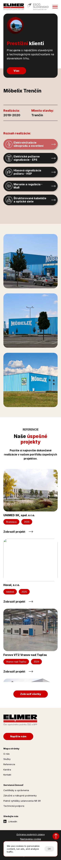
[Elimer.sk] (13, 6)
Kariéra (7, 769)
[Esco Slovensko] (37, 7)
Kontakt (7, 774)
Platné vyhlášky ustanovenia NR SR (22, 800)
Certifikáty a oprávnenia (16, 790)
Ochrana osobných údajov (30, 834)
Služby (7, 759)
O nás (6, 753)
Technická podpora (13, 806)
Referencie (9, 764)
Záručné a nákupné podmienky (20, 795)
